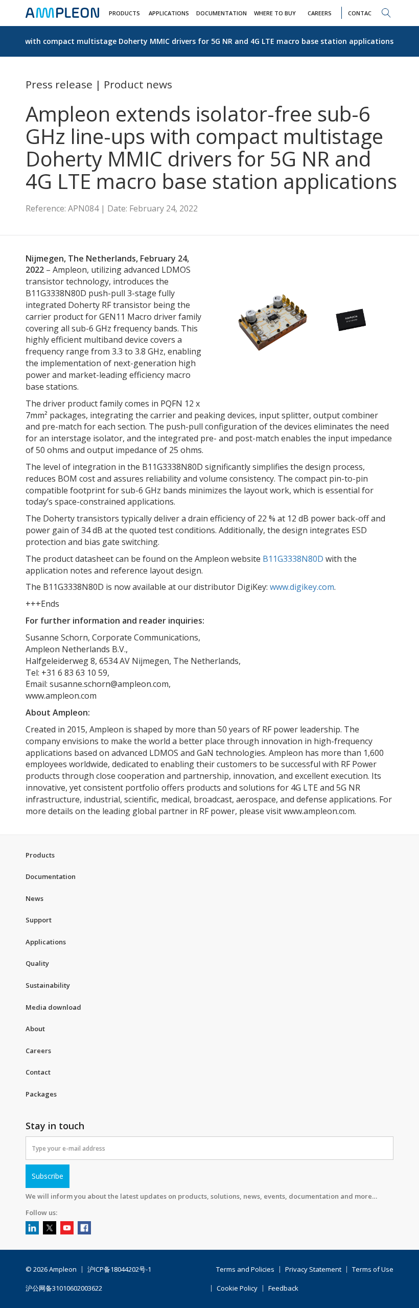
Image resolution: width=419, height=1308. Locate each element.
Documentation (51, 876)
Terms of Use (372, 1269)
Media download (53, 1007)
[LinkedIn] (32, 1227)
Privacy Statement (313, 1269)
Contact (38, 1072)
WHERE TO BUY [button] (275, 13)
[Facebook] (84, 1227)
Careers (38, 1050)
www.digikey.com (302, 586)
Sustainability (48, 985)
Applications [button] (169, 13)
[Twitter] (49, 1227)
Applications (46, 941)
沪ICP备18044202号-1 (119, 1269)
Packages (41, 1094)
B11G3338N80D (293, 558)
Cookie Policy (237, 1288)
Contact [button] (362, 13)
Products (40, 855)
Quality (37, 963)
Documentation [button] (221, 13)
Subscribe (47, 1176)
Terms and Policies (245, 1269)
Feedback (283, 1288)
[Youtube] (67, 1227)
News (34, 898)
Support (39, 919)
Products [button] (124, 13)
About (35, 1028)
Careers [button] (320, 13)
